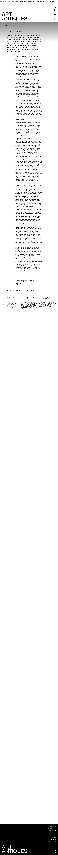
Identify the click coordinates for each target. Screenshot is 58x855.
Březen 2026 (6, 1)
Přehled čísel (52, 828)
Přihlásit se (52, 826)
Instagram (53, 839)
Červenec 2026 (41, 1)
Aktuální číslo (52, 830)
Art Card (53, 835)
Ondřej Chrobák (9, 31)
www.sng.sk (18, 284)
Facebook (53, 837)
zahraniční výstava (16, 31)
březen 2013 (22, 31)
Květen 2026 (23, 1)
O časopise (53, 833)
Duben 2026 (15, 1)
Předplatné (52, 841)
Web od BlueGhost (55, 850)
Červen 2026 (31, 1)
